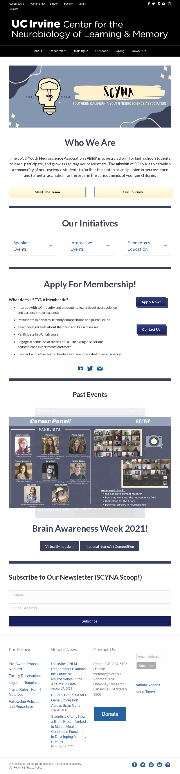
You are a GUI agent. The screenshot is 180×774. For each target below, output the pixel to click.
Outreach (101, 51)
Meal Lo (16, 694)
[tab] (33, 246)
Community (38, 3)
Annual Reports (148, 685)
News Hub (139, 51)
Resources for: (17, 3)
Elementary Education (139, 246)
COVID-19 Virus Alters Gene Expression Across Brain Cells (68, 700)
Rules (24, 689)
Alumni (82, 3)
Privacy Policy (33, 767)
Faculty (68, 3)
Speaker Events (21, 246)
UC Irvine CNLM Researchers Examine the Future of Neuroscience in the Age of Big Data (68, 674)
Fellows (13, 9)
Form (35, 689)
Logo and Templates (24, 683)
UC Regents (16, 767)
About (38, 51)
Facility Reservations (25, 676)
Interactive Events (81, 246)
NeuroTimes (145, 692)
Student (54, 3)
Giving (120, 51)
